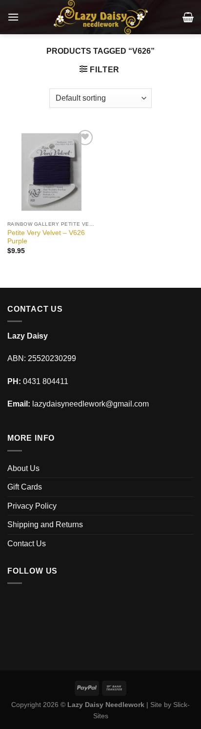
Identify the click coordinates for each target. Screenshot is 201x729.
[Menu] (13, 17)
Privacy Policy (32, 506)
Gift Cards (24, 487)
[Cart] (188, 17)
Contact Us (26, 543)
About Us (23, 468)
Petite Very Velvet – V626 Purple (46, 237)
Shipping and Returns (45, 524)
